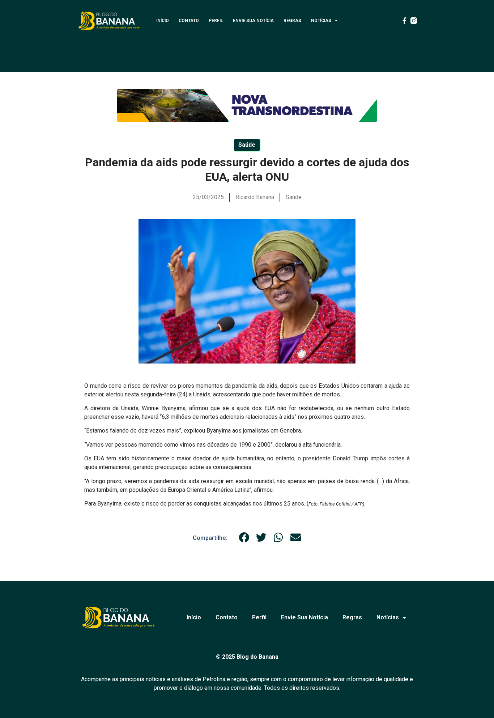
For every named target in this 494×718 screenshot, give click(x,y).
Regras (292, 20)
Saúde (294, 197)
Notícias (321, 20)
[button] (244, 537)
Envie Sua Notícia (253, 20)
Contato (189, 20)
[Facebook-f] (404, 20)
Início (162, 20)
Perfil (216, 20)
